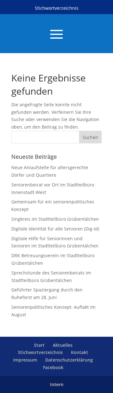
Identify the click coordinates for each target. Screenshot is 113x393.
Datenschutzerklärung (69, 360)
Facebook (53, 367)
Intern (56, 384)
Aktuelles (63, 345)
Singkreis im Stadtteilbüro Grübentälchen (55, 219)
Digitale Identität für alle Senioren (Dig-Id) (55, 229)
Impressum (25, 360)
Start (39, 345)
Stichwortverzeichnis (56, 8)
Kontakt (79, 352)
